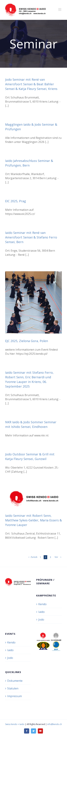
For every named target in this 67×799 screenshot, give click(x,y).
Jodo (41, 619)
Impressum (14, 696)
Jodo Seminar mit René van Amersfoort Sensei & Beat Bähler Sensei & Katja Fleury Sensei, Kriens (31, 84)
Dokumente (15, 681)
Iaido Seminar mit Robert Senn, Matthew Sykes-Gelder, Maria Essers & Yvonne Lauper (33, 520)
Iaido (41, 612)
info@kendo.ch (54, 724)
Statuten (12, 688)
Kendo (42, 604)
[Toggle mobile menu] (60, 9)
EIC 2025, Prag (15, 201)
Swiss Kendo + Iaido (14, 724)
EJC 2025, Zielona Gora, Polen (26, 341)
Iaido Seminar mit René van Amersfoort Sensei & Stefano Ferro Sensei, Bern (31, 237)
